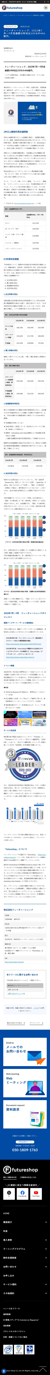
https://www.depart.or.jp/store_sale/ (24, 203)
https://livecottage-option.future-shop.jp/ (20, 657)
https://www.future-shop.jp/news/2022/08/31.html (23, 644)
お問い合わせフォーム (15, 994)
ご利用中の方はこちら (28, 1177)
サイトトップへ (35, 1023)
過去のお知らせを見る (14, 1023)
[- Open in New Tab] (8, 1353)
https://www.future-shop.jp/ (14, 962)
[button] (44, 2)
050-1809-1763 (25, 1150)
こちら (35, 1008)
